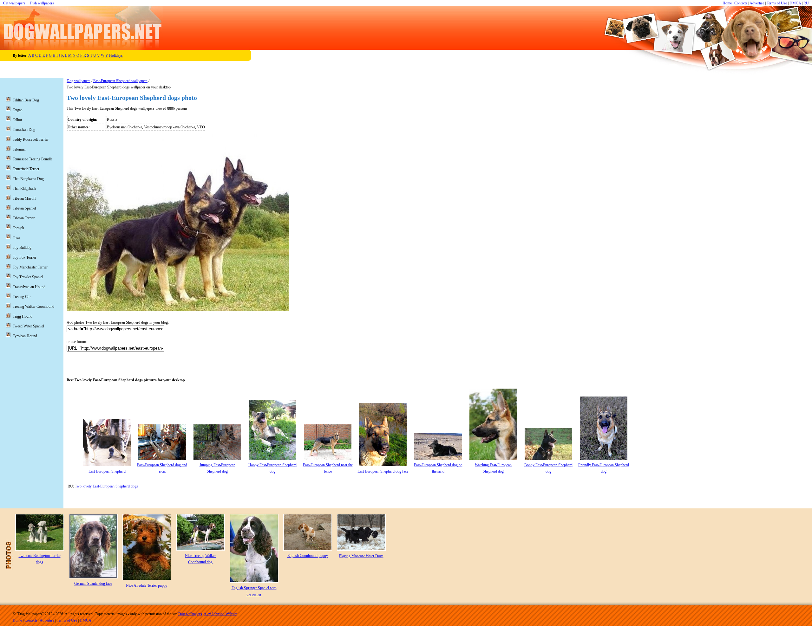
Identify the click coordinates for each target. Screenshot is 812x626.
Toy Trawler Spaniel (28, 277)
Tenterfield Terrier (26, 169)
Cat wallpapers (14, 3)
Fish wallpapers (42, 3)
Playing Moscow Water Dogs (361, 556)
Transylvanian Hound (29, 287)
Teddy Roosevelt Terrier (31, 139)
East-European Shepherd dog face (382, 471)
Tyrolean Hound (25, 336)
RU (806, 3)
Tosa (16, 238)
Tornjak (18, 228)
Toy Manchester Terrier (30, 267)
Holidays (116, 55)
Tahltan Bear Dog (26, 100)
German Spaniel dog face (93, 583)
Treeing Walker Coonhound (33, 306)
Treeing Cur (22, 296)
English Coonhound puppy (307, 555)
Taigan (18, 110)
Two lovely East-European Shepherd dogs (106, 486)
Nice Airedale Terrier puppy (146, 585)
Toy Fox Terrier (24, 257)
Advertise (757, 3)
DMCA (795, 3)
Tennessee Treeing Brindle (32, 159)
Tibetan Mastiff (24, 198)
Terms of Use (777, 3)
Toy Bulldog (22, 247)
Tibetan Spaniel (24, 208)
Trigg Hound (22, 316)
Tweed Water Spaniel (28, 326)
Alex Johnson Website (220, 614)
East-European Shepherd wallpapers (120, 81)
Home (727, 3)
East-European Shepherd (107, 471)
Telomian (19, 149)
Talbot (17, 120)
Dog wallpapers (78, 81)
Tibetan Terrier (24, 218)
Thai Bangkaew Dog (28, 179)
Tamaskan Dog (24, 129)
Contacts (740, 3)
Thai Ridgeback (24, 188)
